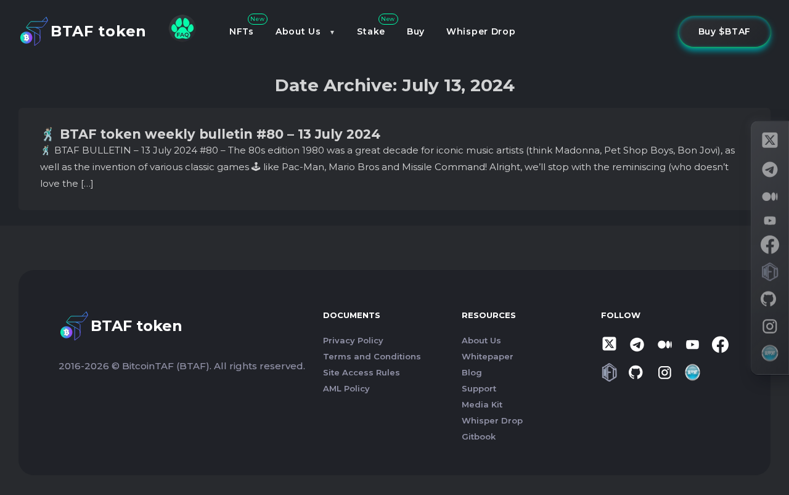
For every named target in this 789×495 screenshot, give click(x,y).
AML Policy (346, 388)
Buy (416, 31)
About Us (298, 31)
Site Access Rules (361, 372)
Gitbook (479, 436)
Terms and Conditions (372, 356)
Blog (472, 372)
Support (479, 388)
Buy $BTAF (724, 31)
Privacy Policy (353, 340)
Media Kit (482, 404)
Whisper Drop (480, 31)
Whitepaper (487, 356)
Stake (371, 31)
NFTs (241, 31)
